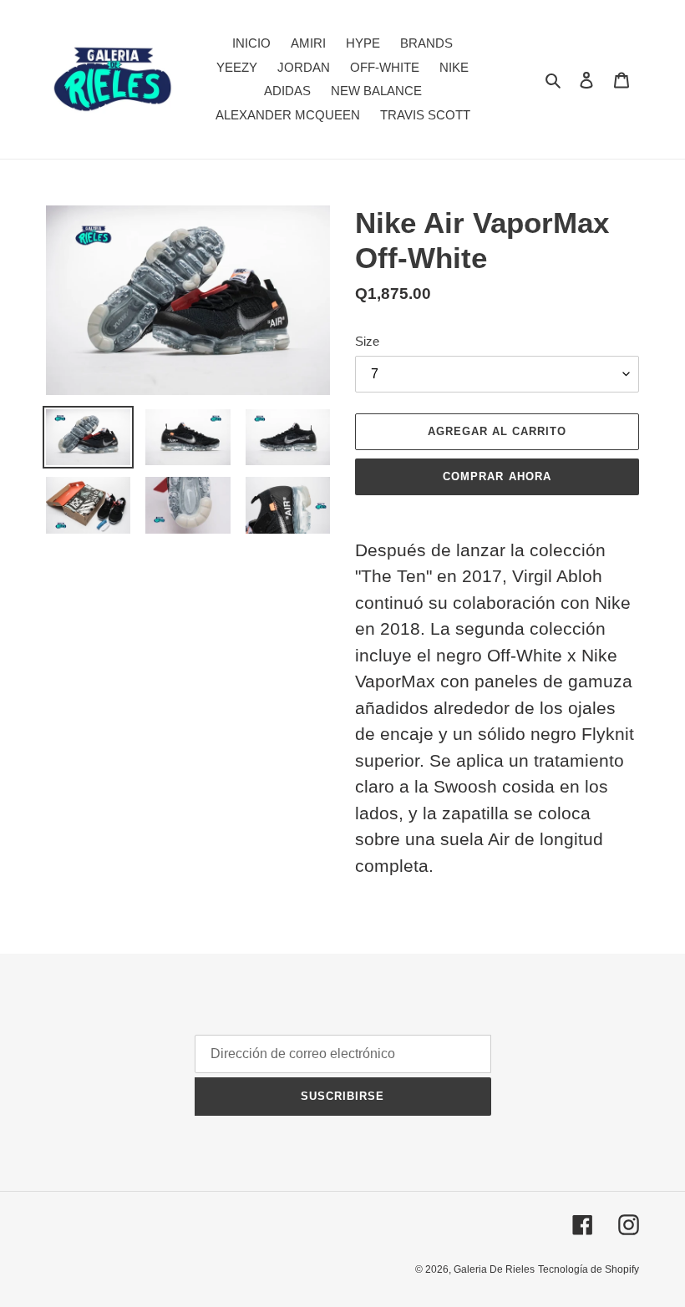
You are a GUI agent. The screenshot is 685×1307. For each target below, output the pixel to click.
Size (367, 341)
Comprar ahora (497, 476)
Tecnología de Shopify (588, 1269)
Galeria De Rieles (494, 1269)
